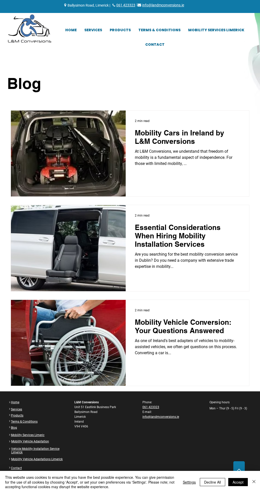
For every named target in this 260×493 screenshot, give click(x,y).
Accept (238, 482)
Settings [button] (189, 482)
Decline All (212, 482)
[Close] (254, 482)
